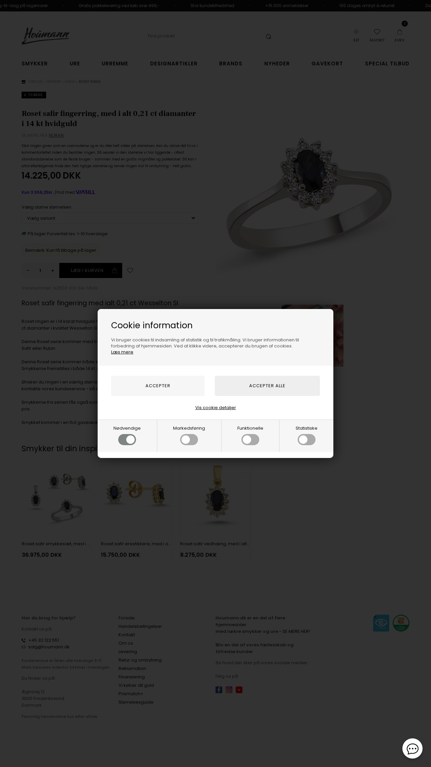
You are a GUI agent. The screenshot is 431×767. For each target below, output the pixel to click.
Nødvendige (127, 428)
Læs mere (122, 352)
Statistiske (307, 428)
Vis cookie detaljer (215, 407)
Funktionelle (250, 428)
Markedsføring (189, 428)
